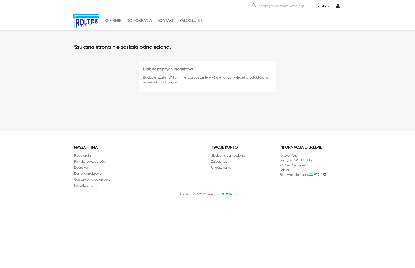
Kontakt (166, 20)
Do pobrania (139, 20)
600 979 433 (316, 175)
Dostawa (81, 167)
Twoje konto (224, 147)
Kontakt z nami (85, 185)
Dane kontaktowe (88, 173)
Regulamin (82, 155)
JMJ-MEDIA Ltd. (229, 194)
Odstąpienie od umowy (92, 179)
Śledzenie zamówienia (228, 155)
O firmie (113, 20)
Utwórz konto (221, 167)
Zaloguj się (191, 20)
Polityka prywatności (90, 161)
